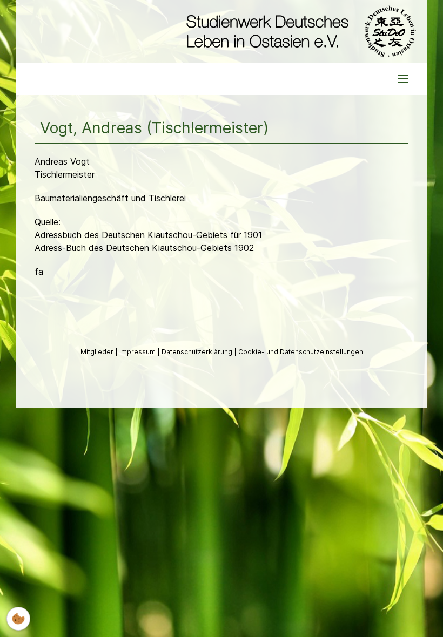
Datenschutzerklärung (198, 352)
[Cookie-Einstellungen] (18, 619)
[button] (403, 79)
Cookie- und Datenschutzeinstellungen (300, 352)
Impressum (138, 352)
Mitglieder (97, 352)
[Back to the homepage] (298, 31)
